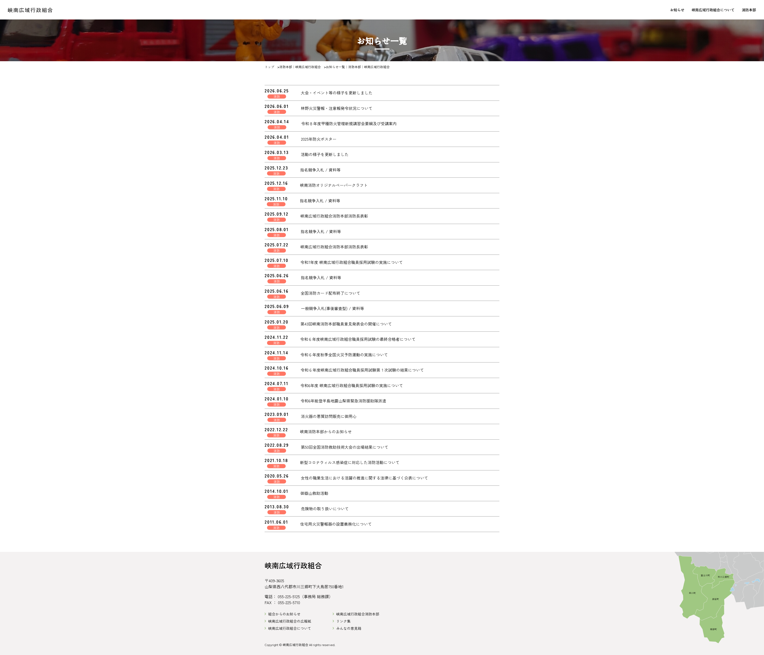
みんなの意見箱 (348, 628)
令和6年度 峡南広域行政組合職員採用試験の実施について (351, 385)
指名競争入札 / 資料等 (320, 170)
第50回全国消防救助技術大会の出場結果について (344, 447)
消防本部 (749, 9)
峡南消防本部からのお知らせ (326, 431)
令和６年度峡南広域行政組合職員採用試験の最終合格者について (358, 339)
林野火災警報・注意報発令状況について (336, 108)
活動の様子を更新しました (325, 154)
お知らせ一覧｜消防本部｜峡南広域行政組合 (358, 66)
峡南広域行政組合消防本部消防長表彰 (334, 216)
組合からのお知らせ (284, 613)
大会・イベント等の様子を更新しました (336, 93)
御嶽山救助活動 (314, 493)
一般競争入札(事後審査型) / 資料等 (332, 308)
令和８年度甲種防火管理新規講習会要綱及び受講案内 (349, 123)
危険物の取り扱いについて (325, 509)
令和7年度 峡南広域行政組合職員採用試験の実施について (351, 262)
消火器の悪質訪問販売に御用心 (329, 416)
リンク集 (343, 621)
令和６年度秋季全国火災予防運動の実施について (344, 355)
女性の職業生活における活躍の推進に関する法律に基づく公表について (364, 478)
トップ (269, 66)
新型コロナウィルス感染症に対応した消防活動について (350, 462)
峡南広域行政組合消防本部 (357, 613)
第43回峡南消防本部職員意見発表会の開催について (346, 324)
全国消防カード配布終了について (330, 293)
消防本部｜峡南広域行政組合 (300, 66)
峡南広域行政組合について (713, 9)
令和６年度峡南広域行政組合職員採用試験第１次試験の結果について (362, 370)
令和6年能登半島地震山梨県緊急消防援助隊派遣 (343, 401)
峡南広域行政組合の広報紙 (289, 621)
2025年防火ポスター (318, 139)
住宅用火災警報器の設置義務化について (336, 524)
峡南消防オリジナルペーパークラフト (334, 185)
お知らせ (677, 9)
